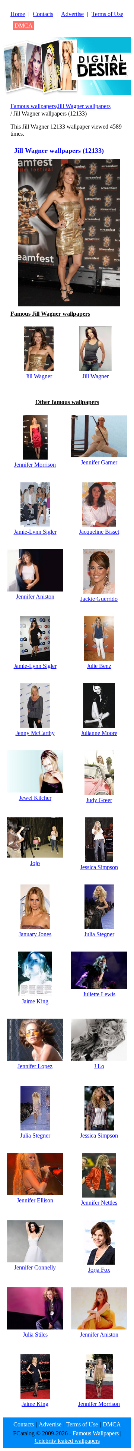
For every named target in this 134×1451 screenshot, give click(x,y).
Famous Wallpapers (96, 1433)
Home (17, 14)
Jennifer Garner (99, 462)
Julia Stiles (35, 1334)
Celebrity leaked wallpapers (67, 1441)
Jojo (35, 863)
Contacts (43, 14)
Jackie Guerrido (99, 599)
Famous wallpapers (33, 106)
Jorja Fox (99, 1270)
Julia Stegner (99, 934)
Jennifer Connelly (35, 1267)
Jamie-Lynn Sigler (35, 532)
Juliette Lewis (99, 994)
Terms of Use (107, 14)
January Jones (35, 934)
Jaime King (35, 1001)
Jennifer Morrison (35, 464)
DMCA (24, 25)
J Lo (99, 1066)
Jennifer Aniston (35, 596)
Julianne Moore (99, 733)
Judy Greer (99, 800)
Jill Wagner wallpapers (84, 106)
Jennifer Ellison (35, 1200)
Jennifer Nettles (99, 1202)
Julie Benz (99, 666)
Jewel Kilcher (35, 798)
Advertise (72, 14)
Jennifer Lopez (34, 1066)
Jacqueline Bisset (99, 532)
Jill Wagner (39, 376)
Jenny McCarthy (35, 733)
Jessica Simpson (99, 867)
